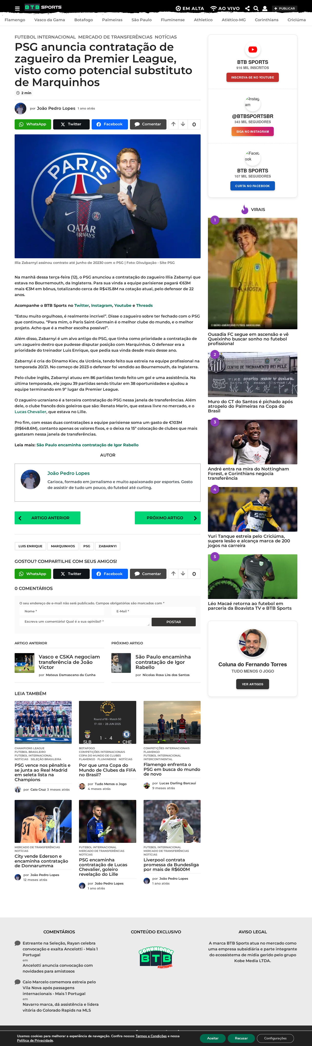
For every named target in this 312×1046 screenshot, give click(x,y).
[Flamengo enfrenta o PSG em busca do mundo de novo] (172, 722)
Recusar (241, 1038)
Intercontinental (158, 759)
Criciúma (297, 20)
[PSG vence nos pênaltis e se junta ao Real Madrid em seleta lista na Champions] (43, 722)
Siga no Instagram (252, 131)
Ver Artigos (252, 684)
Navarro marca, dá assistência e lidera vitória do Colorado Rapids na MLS (61, 1007)
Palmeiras (112, 20)
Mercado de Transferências (115, 37)
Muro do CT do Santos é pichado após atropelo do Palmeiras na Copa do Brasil (250, 406)
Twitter (81, 305)
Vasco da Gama (49, 20)
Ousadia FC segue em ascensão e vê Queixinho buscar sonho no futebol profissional (248, 339)
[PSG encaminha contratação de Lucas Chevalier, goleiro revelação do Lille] (107, 821)
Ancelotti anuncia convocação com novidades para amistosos (58, 968)
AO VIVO (229, 8)
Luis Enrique (30, 546)
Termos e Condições (151, 1036)
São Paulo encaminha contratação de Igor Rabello (87, 445)
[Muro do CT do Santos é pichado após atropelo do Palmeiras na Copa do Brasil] (252, 374)
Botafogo (83, 20)
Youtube (122, 305)
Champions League (29, 748)
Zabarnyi (108, 546)
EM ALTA (193, 8)
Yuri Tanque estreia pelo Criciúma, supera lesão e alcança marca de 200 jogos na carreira (249, 541)
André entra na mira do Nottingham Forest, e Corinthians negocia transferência (248, 473)
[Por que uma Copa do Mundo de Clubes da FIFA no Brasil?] (107, 722)
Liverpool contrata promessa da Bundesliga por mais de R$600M (171, 864)
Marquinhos (63, 546)
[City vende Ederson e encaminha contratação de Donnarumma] (43, 821)
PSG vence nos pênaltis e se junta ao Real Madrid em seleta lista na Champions (42, 772)
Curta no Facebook (252, 186)
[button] (17, 8)
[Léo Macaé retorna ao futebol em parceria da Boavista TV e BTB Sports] (252, 576)
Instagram (101, 305)
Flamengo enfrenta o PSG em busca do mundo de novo (172, 769)
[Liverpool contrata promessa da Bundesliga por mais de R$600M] (172, 821)
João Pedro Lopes (69, 473)
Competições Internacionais (102, 751)
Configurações (275, 1038)
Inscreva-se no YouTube (252, 77)
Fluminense (173, 20)
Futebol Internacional (45, 37)
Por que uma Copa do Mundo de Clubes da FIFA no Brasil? (107, 770)
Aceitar (212, 1038)
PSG (86, 546)
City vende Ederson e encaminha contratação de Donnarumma (41, 861)
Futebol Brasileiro (30, 751)
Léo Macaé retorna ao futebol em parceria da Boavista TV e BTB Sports (250, 606)
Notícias (166, 37)
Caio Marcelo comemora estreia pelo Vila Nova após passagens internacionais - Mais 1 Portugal (59, 988)
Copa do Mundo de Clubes (100, 755)
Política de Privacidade (35, 1040)
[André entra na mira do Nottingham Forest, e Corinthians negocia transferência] (252, 442)
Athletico (203, 20)
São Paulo (142, 20)
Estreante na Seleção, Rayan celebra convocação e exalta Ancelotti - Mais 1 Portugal (60, 949)
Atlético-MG (234, 20)
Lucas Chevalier (30, 411)
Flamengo (15, 20)
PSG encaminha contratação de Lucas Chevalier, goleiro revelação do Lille (103, 867)
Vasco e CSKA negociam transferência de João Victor (69, 662)
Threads (144, 305)
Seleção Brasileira (46, 759)
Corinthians (266, 20)
